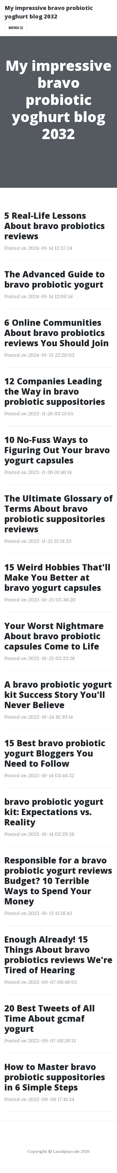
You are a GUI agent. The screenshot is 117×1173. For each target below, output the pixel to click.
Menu (14, 27)
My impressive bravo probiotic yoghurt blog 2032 (49, 12)
